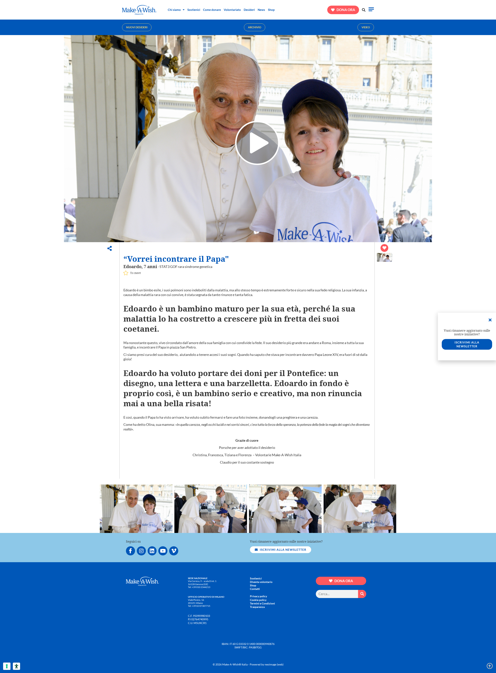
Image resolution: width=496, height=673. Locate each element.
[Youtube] (162, 550)
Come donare (212, 9)
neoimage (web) (274, 664)
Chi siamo (174, 9)
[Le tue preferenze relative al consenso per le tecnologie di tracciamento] (6, 666)
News (261, 9)
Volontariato (232, 9)
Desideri (249, 9)
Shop (271, 9)
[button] (364, 10)
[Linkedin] (152, 550)
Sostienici (193, 9)
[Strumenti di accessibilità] (16, 666)
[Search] (362, 594)
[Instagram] (141, 550)
